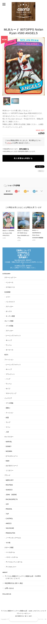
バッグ (8, 379)
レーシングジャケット (13, 335)
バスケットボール (12, 557)
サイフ (8, 388)
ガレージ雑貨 (8, 321)
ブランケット (10, 374)
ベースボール (10, 552)
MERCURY (10, 480)
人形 (7, 432)
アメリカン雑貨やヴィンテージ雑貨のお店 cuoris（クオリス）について (23, 577)
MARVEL (9, 441)
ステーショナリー (10, 277)
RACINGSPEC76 (12, 499)
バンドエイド (10, 302)
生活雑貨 (7, 292)
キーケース (9, 350)
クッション (9, 412)
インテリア (8, 398)
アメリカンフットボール (14, 562)
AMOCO (8, 523)
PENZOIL (9, 509)
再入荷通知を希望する (23, 158)
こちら (9, 143)
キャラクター (8, 436)
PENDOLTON (10, 533)
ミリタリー (9, 470)
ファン (8, 427)
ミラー (8, 297)
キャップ (9, 340)
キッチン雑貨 (10, 316)
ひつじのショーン (12, 456)
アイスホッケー (11, 567)
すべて (8, 191)
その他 (8, 542)
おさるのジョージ (12, 465)
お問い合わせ (9, 588)
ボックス (9, 311)
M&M (7, 461)
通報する (40, 171)
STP (7, 504)
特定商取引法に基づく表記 (14, 583)
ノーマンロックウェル (13, 538)
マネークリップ (11, 393)
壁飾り (8, 408)
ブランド (7, 475)
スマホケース (10, 287)
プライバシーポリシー (23, 613)
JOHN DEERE (11, 494)
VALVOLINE (10, 528)
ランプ (8, 422)
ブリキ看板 (9, 326)
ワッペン (9, 345)
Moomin (9, 451)
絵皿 (7, 417)
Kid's (6, 354)
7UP (7, 514)
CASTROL (9, 518)
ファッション (8, 359)
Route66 (9, 485)
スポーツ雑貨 (8, 547)
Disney (8, 446)
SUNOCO (9, 490)
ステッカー (9, 306)
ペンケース (9, 282)
